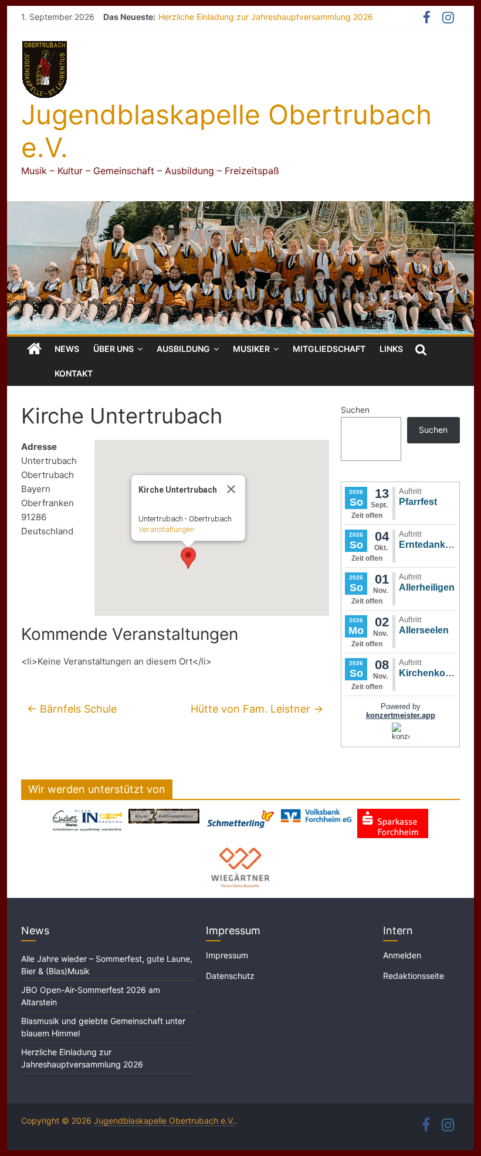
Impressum (227, 955)
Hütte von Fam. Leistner (257, 709)
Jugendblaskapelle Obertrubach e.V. (226, 130)
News (67, 349)
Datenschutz (230, 976)
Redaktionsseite (413, 976)
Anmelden (402, 955)
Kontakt (74, 373)
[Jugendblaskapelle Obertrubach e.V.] (240, 208)
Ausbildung (183, 349)
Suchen (355, 410)
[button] (188, 558)
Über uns (113, 349)
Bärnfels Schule (72, 709)
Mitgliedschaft (329, 349)
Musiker (251, 349)
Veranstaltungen (166, 529)
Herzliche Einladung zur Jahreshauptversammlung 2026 (265, 17)
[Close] (231, 489)
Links (391, 349)
